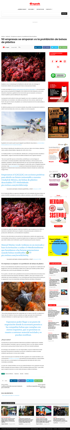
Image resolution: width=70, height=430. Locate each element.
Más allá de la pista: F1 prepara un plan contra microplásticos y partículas (60, 420)
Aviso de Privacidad (62, 428)
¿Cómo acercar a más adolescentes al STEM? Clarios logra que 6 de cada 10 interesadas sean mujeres (54, 294)
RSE (50, 278)
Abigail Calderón (4, 423)
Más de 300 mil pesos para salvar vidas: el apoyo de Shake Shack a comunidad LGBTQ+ (8, 420)
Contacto (55, 428)
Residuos (27, 373)
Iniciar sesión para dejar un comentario (10, 395)
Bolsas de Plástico (9, 373)
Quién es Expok (42, 428)
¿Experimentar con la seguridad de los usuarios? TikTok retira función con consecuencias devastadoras (54, 325)
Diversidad (51, 267)
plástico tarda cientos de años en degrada (23, 89)
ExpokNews (21, 423)
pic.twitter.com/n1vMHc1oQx (14, 185)
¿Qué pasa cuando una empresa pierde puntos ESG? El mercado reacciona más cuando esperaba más (54, 282)
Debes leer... (50, 308)
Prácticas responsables (53, 290)
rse (35, 89)
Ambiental (8, 36)
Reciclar (21, 373)
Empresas (16, 373)
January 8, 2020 (37, 259)
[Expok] (4, 47)
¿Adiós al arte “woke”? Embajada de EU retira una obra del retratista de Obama (54, 271)
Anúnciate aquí (49, 428)
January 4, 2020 (37, 189)
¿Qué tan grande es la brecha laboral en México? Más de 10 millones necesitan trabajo (53, 337)
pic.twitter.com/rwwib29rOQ (14, 255)
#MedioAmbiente (35, 247)
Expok (7, 47)
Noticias (3, 36)
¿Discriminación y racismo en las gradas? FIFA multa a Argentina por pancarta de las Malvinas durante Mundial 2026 (54, 313)
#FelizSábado (22, 182)
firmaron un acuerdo (14, 358)
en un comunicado (14, 166)
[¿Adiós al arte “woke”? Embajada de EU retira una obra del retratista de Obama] (64, 269)
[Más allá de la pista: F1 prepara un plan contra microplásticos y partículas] (61, 411)
